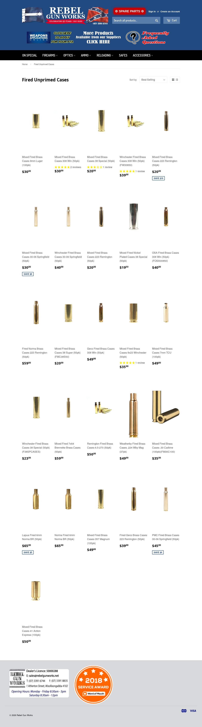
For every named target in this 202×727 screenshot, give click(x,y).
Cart (174, 20)
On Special (29, 55)
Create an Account (170, 11)
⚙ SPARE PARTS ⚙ (129, 11)
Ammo (85, 55)
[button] (62, 167)
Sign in (152, 11)
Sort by (133, 79)
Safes (123, 55)
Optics (68, 55)
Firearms (49, 55)
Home (24, 64)
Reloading (104, 55)
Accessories (142, 55)
